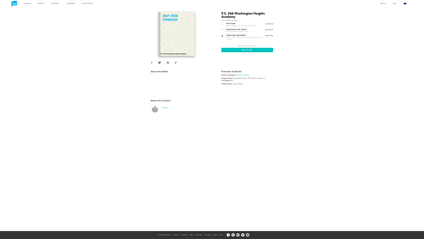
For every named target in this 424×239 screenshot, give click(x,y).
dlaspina (165, 107)
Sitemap (221, 235)
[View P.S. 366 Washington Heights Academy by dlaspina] (176, 34)
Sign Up (383, 3)
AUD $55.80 (269, 24)
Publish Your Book (87, 3)
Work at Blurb (184, 235)
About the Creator (161, 100)
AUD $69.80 (269, 30)
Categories (27, 3)
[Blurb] (14, 4)
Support (215, 235)
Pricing (191, 235)
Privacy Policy (198, 235)
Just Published (70, 3)
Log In (395, 3)
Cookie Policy (207, 235)
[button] (405, 3)
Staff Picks (41, 3)
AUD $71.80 (269, 36)
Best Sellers (55, 3)
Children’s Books (242, 75)
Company (176, 235)
